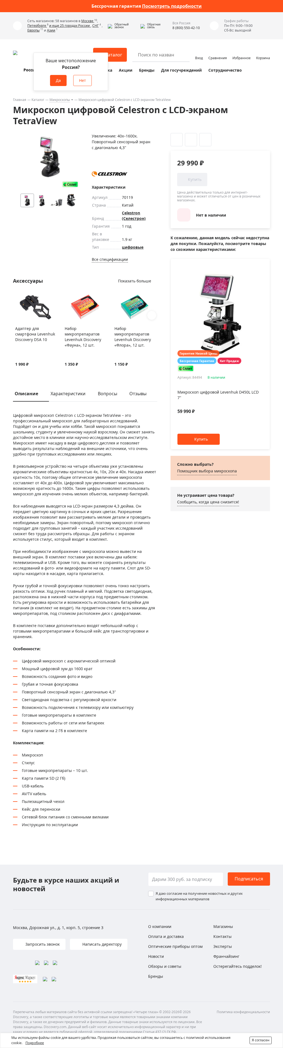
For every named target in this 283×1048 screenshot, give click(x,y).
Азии (51, 30)
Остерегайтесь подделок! (237, 966)
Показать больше (134, 281)
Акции (125, 70)
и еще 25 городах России (70, 25)
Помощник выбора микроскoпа (207, 471)
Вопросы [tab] (107, 394)
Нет (82, 80)
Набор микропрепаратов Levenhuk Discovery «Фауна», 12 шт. (83, 337)
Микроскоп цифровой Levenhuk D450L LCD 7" (218, 394)
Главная (19, 99)
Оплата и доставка (166, 936)
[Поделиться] (205, 139)
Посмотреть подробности (172, 6)
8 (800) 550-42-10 (186, 27)
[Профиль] (199, 52)
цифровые (132, 247)
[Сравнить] (25, 297)
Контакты (222, 936)
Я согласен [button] (260, 1040)
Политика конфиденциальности (243, 1012)
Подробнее (34, 1043)
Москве (87, 21)
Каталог (38, 99)
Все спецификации (110, 259)
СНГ (95, 25)
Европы (33, 30)
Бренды (146, 70)
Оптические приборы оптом (175, 946)
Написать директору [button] (101, 944)
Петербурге (37, 25)
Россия (30, 69)
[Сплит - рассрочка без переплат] (70, 184)
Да (58, 80)
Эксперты (222, 946)
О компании (159, 926)
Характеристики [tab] (68, 394)
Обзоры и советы (164, 966)
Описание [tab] (26, 394)
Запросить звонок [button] (42, 944)
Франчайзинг (226, 956)
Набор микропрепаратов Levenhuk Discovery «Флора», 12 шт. (132, 337)
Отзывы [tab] (137, 394)
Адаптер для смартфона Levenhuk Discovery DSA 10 (35, 334)
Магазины (223, 926)
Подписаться (249, 879)
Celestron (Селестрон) (134, 215)
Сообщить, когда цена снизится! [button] (208, 502)
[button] (123, 25)
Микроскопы (59, 99)
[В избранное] (18, 297)
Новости (156, 956)
